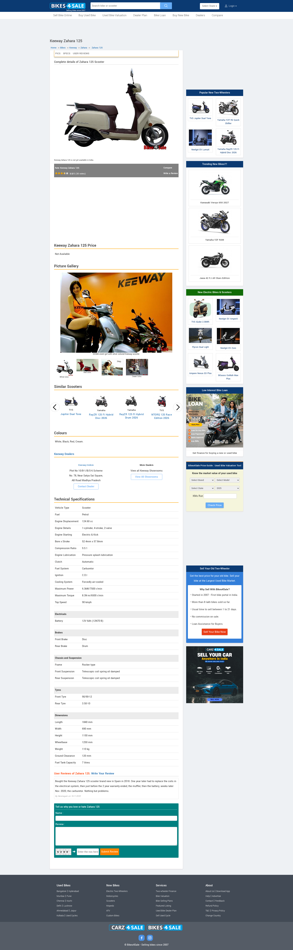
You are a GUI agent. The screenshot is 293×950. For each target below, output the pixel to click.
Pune (69, 896)
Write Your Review (102, 773)
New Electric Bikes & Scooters (215, 292)
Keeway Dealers (64, 454)
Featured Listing (163, 905)
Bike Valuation (162, 896)
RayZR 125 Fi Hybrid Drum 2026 (131, 416)
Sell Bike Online (62, 15)
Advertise (216, 896)
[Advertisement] (146, 28)
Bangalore (61, 891)
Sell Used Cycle (163, 915)
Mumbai (60, 896)
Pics (57, 53)
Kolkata (60, 915)
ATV (108, 910)
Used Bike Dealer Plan (166, 910)
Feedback (219, 900)
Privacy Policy (218, 910)
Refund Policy (212, 905)
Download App (223, 891)
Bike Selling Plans (164, 900)
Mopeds (110, 905)
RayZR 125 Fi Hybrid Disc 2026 (101, 416)
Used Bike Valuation (114, 15)
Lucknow (68, 905)
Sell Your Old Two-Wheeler (215, 568)
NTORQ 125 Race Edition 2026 (161, 416)
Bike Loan (160, 15)
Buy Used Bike (87, 15)
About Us (210, 891)
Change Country (213, 915)
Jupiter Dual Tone (71, 414)
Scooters (110, 900)
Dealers (200, 15)
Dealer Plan (140, 15)
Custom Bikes (112, 915)
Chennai (60, 900)
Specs (66, 53)
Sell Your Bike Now (214, 632)
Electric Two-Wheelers (117, 891)
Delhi (59, 905)
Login (231, 6)
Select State (209, 6)
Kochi (69, 900)
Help (208, 896)
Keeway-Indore (86, 465)
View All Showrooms (146, 477)
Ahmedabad (62, 910)
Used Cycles (71, 915)
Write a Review (170, 173)
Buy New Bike (181, 15)
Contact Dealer (86, 486)
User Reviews (81, 53)
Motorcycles (112, 896)
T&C (207, 910)
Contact (209, 900)
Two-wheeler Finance (166, 891)
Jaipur (73, 910)
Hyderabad (74, 891)
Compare (217, 15)
